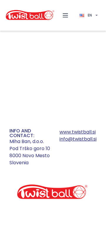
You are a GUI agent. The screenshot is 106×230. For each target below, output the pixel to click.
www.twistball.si (77, 132)
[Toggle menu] (65, 15)
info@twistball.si (78, 139)
